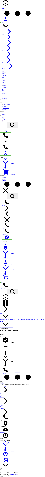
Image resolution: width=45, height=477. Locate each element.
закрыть (1, 476)
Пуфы (10, 319)
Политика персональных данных (4, 385)
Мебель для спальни (26, 319)
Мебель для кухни (36, 319)
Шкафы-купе (1, 321)
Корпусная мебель (13, 319)
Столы (16, 319)
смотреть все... (5, 88)
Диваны (5, 319)
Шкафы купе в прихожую (7, 335)
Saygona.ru (5, 386)
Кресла (8, 319)
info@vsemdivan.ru (2, 432)
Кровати (7, 319)
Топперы (39, 319)
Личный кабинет (2, 408)
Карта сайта (9, 385)
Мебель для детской (21, 319)
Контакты (1, 406)
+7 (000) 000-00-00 (2, 138)
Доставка (1, 405)
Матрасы (41, 319)
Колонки (6, 327)
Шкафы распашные (2, 327)
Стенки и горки (2, 397)
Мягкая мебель (2, 319)
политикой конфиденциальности (14, 474)
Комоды (18, 319)
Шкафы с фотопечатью (10, 327)
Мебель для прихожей (31, 319)
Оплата (1, 404)
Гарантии (1, 407)
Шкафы (1, 313)
